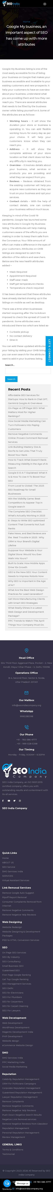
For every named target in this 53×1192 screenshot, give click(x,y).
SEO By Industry (11, 957)
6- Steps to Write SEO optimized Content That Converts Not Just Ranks (26, 524)
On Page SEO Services (14, 952)
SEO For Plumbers (12, 997)
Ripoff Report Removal (14, 897)
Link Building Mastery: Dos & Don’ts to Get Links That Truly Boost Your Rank (25, 450)
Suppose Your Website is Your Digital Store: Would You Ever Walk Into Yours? (25, 554)
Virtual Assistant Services (15, 880)
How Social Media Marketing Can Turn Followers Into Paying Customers (27, 425)
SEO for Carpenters (12, 1001)
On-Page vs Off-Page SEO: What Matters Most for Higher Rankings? (26, 412)
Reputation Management (15, 1128)
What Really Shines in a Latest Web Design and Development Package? (26, 611)
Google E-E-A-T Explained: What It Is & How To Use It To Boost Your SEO (27, 476)
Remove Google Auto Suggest (18, 893)
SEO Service (8, 867)
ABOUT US (8, 862)
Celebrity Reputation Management (20, 1079)
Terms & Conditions (12, 1149)
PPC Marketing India (13, 1062)
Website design (10, 1041)
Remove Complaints (13, 1101)
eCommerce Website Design (17, 1045)
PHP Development (12, 1036)
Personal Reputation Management (20, 1132)
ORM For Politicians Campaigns (19, 1083)
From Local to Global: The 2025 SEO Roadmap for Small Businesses (26, 489)
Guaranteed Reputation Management (22, 1092)
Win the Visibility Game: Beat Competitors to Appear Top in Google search (25, 502)
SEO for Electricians (12, 992)
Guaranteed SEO (11, 970)
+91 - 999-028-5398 (27, 743)
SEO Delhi (7, 988)
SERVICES (7, 876)
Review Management (13, 1137)
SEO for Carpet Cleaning (15, 1006)
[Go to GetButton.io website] (7, 1189)
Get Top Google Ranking (15, 979)
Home (26, 21)
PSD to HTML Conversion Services (20, 940)
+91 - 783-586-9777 (26, 739)
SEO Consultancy (11, 961)
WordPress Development (15, 1027)
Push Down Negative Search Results (22, 1115)
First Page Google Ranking (16, 975)
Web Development (12, 1023)
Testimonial (8, 1154)
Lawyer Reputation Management (20, 1097)
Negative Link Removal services (19, 1119)
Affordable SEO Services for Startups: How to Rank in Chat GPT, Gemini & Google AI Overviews (28, 399)
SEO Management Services (16, 983)
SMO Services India (12, 871)
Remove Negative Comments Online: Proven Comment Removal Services (28, 438)
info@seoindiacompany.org (26, 705)
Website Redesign (12, 927)
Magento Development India (17, 1032)
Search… (10, 365)
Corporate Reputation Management (21, 1088)
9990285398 (26, 716)
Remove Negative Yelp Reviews (19, 914)
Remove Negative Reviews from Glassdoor (25, 1123)
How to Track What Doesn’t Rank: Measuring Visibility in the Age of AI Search (28, 463)
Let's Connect (49, 351)
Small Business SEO (13, 966)
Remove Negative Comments (18, 910)
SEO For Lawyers (11, 1010)
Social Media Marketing (14, 1066)
